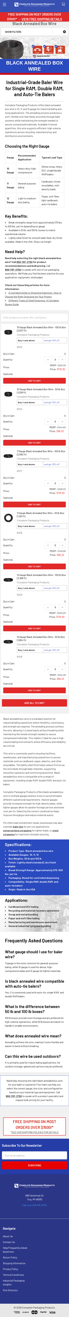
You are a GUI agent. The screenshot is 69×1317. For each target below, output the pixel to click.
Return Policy (10, 1257)
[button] (64, 32)
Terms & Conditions (13, 1274)
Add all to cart (34, 702)
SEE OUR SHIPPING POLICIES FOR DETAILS (35, 1132)
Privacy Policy (10, 1268)
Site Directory (10, 1290)
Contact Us (9, 1241)
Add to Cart (34, 380)
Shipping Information (14, 1263)
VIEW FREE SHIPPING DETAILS (42, 19)
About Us (8, 1236)
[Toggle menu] (4, 4)
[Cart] (64, 4)
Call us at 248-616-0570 (34, 1205)
